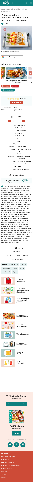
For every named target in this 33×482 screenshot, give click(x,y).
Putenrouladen (5, 11)
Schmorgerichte (15, 9)
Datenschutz (5, 459)
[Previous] (2, 73)
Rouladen (24, 9)
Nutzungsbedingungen (8, 457)
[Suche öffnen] (26, 3)
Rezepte (8, 9)
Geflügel (22, 268)
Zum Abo (16, 433)
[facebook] (10, 444)
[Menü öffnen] (31, 3)
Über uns (4, 471)
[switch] (25, 180)
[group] (16, 75)
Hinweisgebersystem (7, 468)
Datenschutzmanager (7, 462)
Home (3, 9)
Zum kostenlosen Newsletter (16, 404)
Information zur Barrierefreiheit (10, 465)
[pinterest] (16, 444)
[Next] (30, 73)
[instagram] (22, 444)
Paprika (15, 272)
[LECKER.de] (7, 3)
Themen (3, 474)
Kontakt (3, 477)
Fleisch (15, 268)
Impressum (4, 454)
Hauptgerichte (6, 272)
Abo (2, 480)
